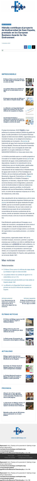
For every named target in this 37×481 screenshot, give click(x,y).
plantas (25, 141)
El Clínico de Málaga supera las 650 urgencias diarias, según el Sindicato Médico (14, 320)
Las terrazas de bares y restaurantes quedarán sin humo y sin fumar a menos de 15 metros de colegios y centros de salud (13, 120)
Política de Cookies (10, 457)
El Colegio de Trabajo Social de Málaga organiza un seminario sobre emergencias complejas (12, 367)
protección (16, 244)
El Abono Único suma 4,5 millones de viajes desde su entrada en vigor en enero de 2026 (14, 80)
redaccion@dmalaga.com (18, 438)
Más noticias (6, 24)
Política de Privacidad (23, 455)
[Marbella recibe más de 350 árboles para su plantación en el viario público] (30, 415)
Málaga (28, 176)
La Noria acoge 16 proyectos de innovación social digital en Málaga (13, 339)
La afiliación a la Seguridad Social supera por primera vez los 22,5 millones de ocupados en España (13, 109)
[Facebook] (25, 47)
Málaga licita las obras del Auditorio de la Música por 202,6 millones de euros (13, 330)
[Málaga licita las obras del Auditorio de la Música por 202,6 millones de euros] (30, 332)
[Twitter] (29, 47)
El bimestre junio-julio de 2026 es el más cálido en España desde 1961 (14, 99)
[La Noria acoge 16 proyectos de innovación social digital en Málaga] (30, 342)
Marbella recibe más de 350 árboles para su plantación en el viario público (14, 413)
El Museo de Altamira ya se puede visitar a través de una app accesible (27, 302)
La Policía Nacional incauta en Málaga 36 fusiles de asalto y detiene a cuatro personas (12, 376)
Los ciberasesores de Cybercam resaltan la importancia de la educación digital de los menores (9, 303)
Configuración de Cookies (25, 457)
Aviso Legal (11, 455)
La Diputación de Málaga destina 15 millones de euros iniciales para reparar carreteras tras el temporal (14, 404)
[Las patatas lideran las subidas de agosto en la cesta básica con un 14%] (30, 92)
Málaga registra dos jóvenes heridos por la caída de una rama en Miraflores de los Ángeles (14, 357)
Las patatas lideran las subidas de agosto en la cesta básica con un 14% (13, 90)
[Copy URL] (33, 47)
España (22, 130)
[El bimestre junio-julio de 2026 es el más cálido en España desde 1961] (30, 101)
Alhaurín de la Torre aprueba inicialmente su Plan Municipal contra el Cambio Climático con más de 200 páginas (12, 395)
